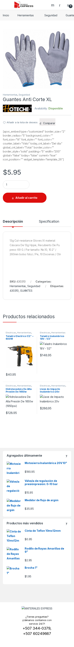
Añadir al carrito (26, 197)
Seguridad (50, 15)
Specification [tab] (49, 221)
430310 (14, 290)
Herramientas (25, 15)
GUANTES (26, 290)
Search (53, 5)
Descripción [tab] (13, 221)
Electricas (11, 332)
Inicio (6, 15)
